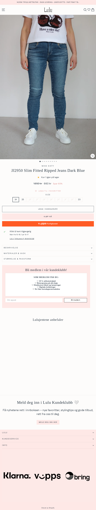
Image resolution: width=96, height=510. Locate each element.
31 (65, 199)
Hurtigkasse (52, 224)
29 (51, 199)
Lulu (5, 432)
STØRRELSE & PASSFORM (17, 259)
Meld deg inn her (48, 422)
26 (30, 199)
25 (23, 199)
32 (72, 199)
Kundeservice (10, 439)
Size (48, 195)
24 (16, 199)
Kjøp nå (48, 217)
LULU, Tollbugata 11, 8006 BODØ (22, 239)
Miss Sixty (48, 166)
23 (79, 199)
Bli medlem (75, 300)
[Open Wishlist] (88, 10)
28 (44, 199)
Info (5, 445)
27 (37, 199)
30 (58, 199)
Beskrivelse (11, 248)
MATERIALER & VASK (15, 253)
